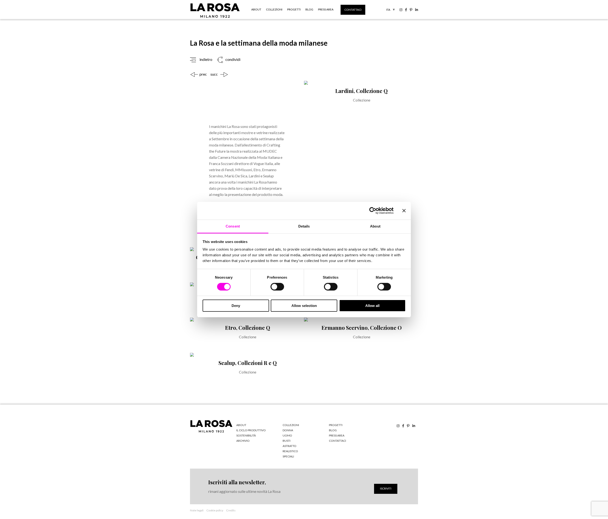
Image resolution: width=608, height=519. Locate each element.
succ (214, 74)
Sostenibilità (246, 435)
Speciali (288, 456)
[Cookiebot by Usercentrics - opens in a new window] (373, 210)
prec (203, 74)
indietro (206, 59)
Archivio (243, 440)
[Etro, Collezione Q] (247, 335)
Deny (236, 306)
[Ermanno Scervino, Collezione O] (361, 335)
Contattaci (352, 9)
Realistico (290, 451)
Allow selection (304, 306)
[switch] (277, 287)
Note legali (197, 510)
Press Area (325, 9)
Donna (288, 430)
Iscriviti (385, 488)
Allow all (372, 306)
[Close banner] (404, 210)
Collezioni (274, 9)
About (256, 9)
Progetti (294, 9)
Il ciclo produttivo (251, 430)
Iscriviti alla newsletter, (237, 482)
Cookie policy (214, 510)
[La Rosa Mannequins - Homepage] (215, 17)
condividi (232, 59)
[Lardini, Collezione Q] (361, 164)
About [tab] (375, 226)
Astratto (289, 446)
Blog (309, 9)
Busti (286, 440)
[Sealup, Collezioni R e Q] (247, 370)
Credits (231, 510)
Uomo (287, 435)
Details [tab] (304, 226)
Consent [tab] (233, 226)
